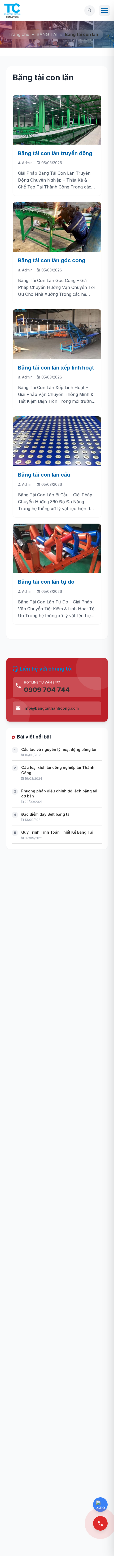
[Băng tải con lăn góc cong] (57, 227)
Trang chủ (18, 34)
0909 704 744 (47, 690)
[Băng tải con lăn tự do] (57, 548)
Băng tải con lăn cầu (44, 475)
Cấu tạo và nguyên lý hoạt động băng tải (58, 749)
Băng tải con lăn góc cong (51, 260)
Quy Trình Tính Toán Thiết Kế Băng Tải (57, 832)
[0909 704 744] (100, 1523)
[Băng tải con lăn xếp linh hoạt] (57, 334)
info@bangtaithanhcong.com (51, 708)
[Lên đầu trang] (101, 1543)
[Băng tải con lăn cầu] (57, 441)
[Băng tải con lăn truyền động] (57, 120)
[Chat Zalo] (100, 1504)
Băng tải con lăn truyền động (55, 153)
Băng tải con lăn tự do (46, 582)
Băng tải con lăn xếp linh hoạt (56, 367)
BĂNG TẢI (47, 34)
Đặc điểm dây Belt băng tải (46, 814)
